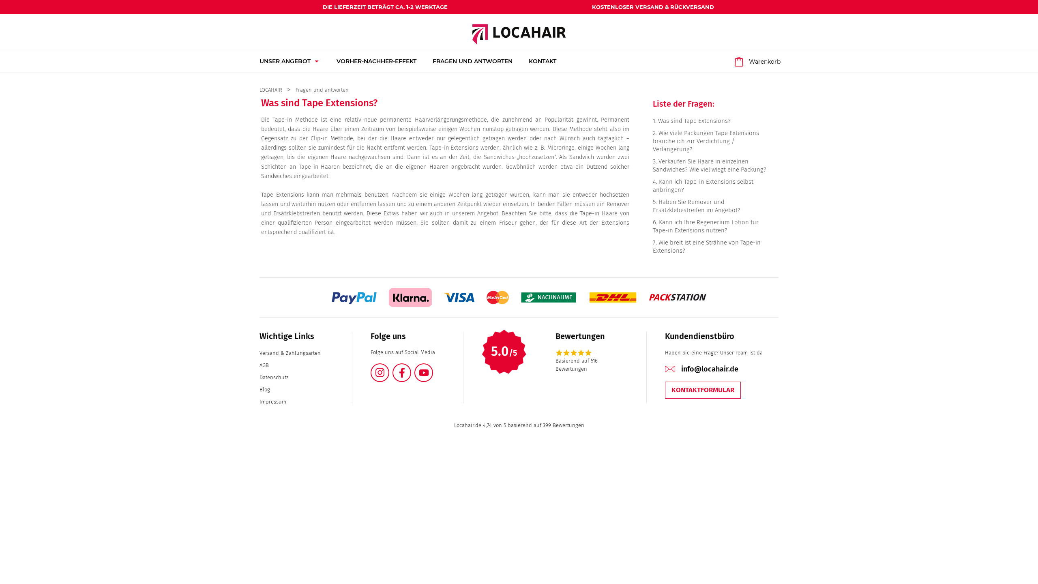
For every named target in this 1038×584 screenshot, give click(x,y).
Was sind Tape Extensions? (694, 121)
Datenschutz (274, 377)
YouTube (432, 368)
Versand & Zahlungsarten (290, 353)
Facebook (410, 368)
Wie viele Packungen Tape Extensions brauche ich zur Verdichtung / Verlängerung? (706, 141)
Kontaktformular (702, 390)
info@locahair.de (709, 369)
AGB (264, 365)
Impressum (273, 402)
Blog (265, 389)
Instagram (388, 368)
